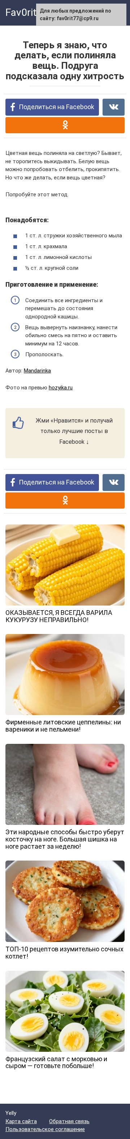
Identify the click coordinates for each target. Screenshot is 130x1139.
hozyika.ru (61, 387)
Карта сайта (21, 1121)
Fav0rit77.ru (32, 12)
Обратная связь (69, 1121)
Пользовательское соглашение (45, 1129)
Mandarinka (37, 370)
